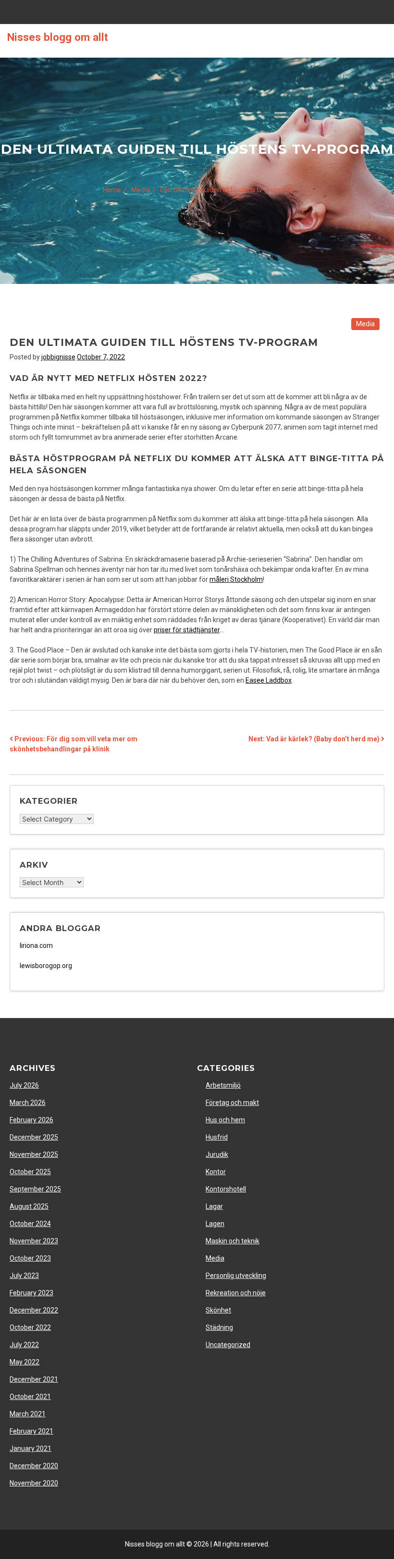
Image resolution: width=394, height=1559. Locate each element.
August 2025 (29, 1206)
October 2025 (30, 1172)
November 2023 (34, 1241)
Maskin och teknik (232, 1241)
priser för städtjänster (187, 630)
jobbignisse (58, 357)
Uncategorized (228, 1345)
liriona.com (36, 945)
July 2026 (24, 1085)
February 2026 (31, 1120)
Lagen (215, 1224)
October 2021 (30, 1396)
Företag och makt (232, 1102)
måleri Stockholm (236, 579)
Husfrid (217, 1137)
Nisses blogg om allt (57, 37)
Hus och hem (225, 1120)
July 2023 (24, 1275)
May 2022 (24, 1362)
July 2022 (24, 1345)
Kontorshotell (226, 1189)
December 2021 (34, 1379)
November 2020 (34, 1483)
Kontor (216, 1172)
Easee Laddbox (269, 680)
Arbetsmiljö (223, 1085)
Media (365, 324)
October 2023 (30, 1258)
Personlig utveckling (236, 1275)
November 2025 (34, 1154)
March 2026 (28, 1102)
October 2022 (30, 1327)
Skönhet (218, 1310)
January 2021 (30, 1448)
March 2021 (28, 1414)
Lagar (214, 1206)
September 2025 (35, 1189)
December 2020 (34, 1466)
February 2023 (31, 1293)
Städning (219, 1327)
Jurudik (217, 1154)
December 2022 (34, 1310)
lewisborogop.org (46, 966)
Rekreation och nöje (236, 1293)
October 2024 (30, 1224)
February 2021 (31, 1431)
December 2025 (34, 1137)
